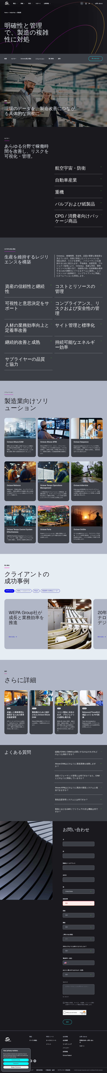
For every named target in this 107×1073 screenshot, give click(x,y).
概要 (5, 58)
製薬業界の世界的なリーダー (50, 590)
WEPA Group (9, 590)
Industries (12, 12)
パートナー (66, 1048)
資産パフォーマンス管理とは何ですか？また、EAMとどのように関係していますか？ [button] (77, 777)
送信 (67, 1022)
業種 (22, 3)
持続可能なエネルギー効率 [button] (75, 345)
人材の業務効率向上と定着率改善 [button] (27, 328)
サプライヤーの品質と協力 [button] (25, 361)
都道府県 (65, 899)
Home (6, 12)
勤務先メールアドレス (69, 863)
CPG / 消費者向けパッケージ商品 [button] (77, 218)
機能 (64, 922)
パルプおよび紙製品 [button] (75, 204)
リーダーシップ (67, 1044)
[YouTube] (34, 1061)
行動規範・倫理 (50, 1070)
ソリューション (39, 58)
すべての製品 (33, 1040)
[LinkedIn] (30, 1061)
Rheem (36, 590)
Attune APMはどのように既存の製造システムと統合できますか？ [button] (76, 789)
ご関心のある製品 (68, 934)
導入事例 (51, 58)
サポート (38, 3)
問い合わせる (95, 58)
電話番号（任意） (68, 958)
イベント (48, 1044)
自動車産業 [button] (66, 180)
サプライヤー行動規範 (64, 1070)
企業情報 (46, 3)
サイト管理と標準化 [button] (75, 325)
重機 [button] (59, 192)
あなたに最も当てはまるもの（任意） (73, 970)
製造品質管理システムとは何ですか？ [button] (71, 800)
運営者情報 (39, 1070)
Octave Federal (67, 1055)
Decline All (15, 1063)
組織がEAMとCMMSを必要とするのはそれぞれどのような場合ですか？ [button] (76, 753)
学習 (29, 3)
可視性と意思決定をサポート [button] (27, 306)
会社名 (65, 875)
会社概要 (65, 1040)
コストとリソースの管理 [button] (75, 289)
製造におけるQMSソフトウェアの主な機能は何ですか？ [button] (76, 810)
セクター (13, 58)
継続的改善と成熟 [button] (22, 342)
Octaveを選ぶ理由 (26, 58)
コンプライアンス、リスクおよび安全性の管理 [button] (77, 308)
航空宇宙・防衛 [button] (70, 168)
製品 (14, 3)
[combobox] (78, 891)
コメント (66, 989)
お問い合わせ (99, 3)
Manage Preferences (16, 1067)
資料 (59, 58)
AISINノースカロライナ (23, 590)
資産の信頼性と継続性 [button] (25, 289)
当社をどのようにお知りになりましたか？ (75, 946)
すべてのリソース (51, 1040)
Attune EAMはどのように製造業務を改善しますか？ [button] (75, 765)
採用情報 (65, 1051)
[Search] (81, 3)
